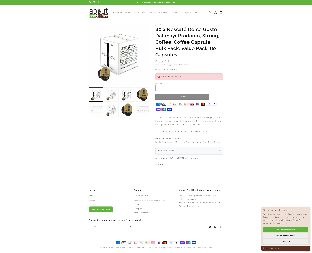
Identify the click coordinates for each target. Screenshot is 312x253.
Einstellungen (286, 241)
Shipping (170, 65)
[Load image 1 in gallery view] (96, 94)
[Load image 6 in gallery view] (111, 110)
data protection (140, 209)
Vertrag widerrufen (101, 209)
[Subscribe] (130, 227)
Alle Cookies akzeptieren (285, 230)
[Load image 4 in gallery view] (142, 94)
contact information (142, 196)
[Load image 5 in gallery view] (96, 110)
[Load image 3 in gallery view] (127, 94)
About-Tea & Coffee (113, 247)
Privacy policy (153, 247)
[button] (117, 12)
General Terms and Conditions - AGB (149, 200)
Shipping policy (179, 247)
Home (91, 196)
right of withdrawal (142, 213)
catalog (92, 200)
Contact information (194, 247)
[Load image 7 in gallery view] (127, 110)
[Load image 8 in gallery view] (142, 110)
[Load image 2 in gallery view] (111, 94)
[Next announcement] (182, 2)
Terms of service (166, 247)
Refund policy (141, 247)
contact (92, 204)
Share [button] (160, 164)
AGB (277, 248)
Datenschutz (268, 248)
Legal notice (208, 247)
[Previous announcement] (130, 2)
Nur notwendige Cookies (285, 235)
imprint (137, 204)
